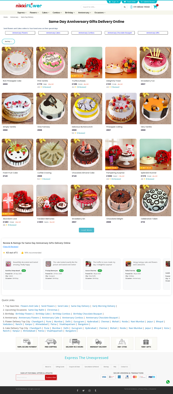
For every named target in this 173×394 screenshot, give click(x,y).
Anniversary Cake (50, 317)
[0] (155, 7)
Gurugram (79, 321)
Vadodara (8, 324)
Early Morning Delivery (104, 306)
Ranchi (19, 324)
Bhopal (159, 321)
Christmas (52, 309)
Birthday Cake (43, 313)
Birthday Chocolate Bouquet (87, 313)
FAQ (115, 367)
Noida (125, 321)
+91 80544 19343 (141, 6)
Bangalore (83, 324)
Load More (86, 230)
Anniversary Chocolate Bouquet (120, 33)
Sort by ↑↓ (8, 41)
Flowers (33, 12)
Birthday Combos (61, 313)
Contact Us (124, 367)
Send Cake (63, 306)
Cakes (45, 12)
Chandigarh (37, 321)
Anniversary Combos (86, 33)
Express (21, 12)
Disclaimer (153, 389)
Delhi (68, 321)
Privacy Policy (143, 389)
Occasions (99, 12)
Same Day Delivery (80, 306)
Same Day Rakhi (36, 309)
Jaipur (150, 321)
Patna (53, 324)
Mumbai (58, 321)
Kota (166, 328)
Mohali (115, 321)
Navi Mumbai (137, 321)
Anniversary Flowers (20, 33)
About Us (48, 367)
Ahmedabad (42, 324)
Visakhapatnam (67, 324)
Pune (48, 321)
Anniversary (84, 12)
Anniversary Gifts (153, 33)
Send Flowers (48, 306)
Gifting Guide (60, 367)
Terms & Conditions (130, 389)
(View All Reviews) (10, 246)
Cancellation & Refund (92, 367)
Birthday (69, 12)
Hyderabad (92, 321)
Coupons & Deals (74, 367)
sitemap (106, 367)
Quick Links (8, 300)
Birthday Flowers (24, 313)
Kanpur (29, 324)
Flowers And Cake (29, 306)
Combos (56, 12)
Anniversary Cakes (53, 33)
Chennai (105, 321)
